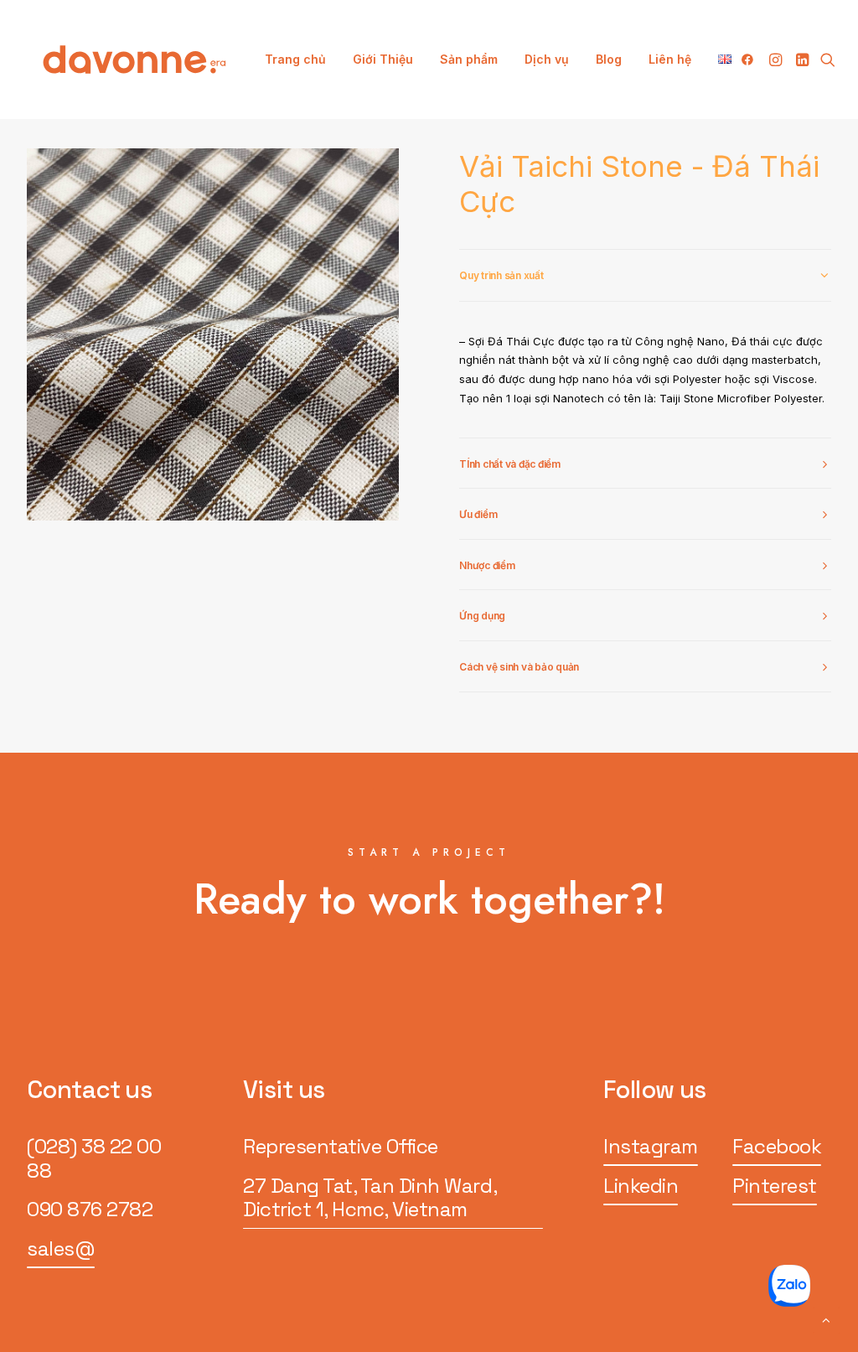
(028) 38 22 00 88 (94, 1158)
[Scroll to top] (826, 1319)
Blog (609, 59)
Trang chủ (295, 59)
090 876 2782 (89, 1209)
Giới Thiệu (383, 59)
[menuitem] (295, 59)
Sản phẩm (469, 59)
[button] (750, 59)
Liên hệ (670, 59)
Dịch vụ (547, 59)
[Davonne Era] (134, 59)
